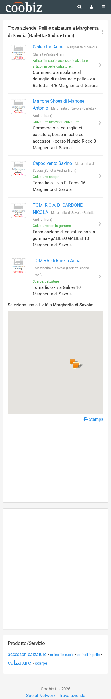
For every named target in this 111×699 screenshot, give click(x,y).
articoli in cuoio (62, 655)
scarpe (41, 663)
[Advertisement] (55, 463)
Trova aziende (72, 695)
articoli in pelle (88, 655)
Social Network (41, 695)
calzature (19, 662)
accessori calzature (27, 654)
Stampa (95, 419)
